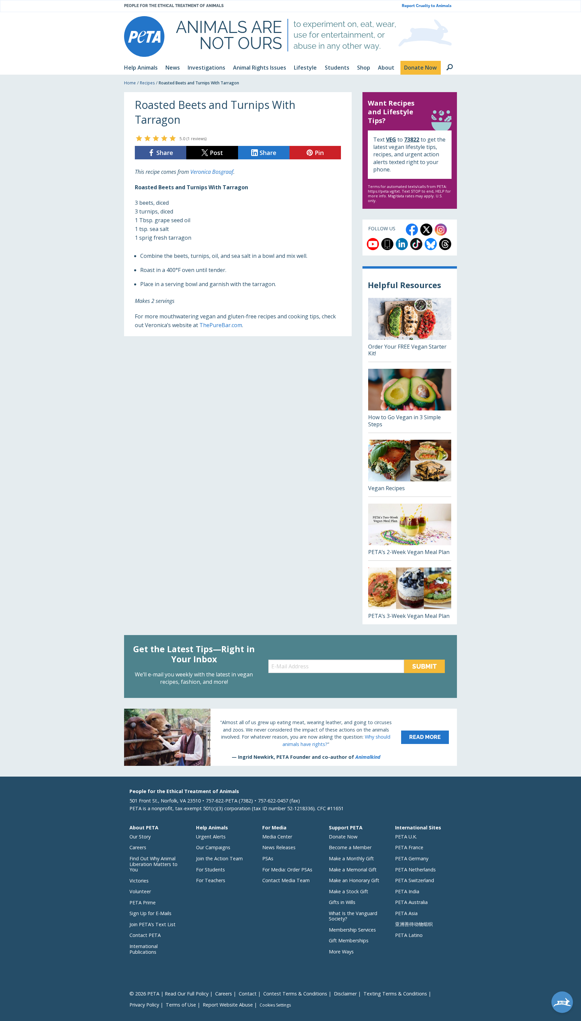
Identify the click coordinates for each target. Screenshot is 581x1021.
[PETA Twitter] (426, 230)
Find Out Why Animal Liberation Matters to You (153, 864)
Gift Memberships (349, 940)
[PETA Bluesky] (431, 244)
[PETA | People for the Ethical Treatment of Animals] (144, 36)
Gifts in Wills (342, 902)
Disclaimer (345, 993)
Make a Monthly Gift (351, 858)
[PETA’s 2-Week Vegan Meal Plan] (409, 532)
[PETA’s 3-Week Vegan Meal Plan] (409, 595)
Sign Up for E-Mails (150, 913)
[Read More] (290, 737)
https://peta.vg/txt (384, 191)
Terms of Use (181, 1005)
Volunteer (140, 891)
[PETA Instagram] (441, 230)
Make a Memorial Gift (353, 869)
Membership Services (352, 930)
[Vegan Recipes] (409, 468)
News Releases (279, 847)
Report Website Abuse (228, 1005)
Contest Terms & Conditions (295, 993)
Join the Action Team (219, 858)
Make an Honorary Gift (354, 880)
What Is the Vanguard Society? (353, 916)
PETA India (407, 891)
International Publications (143, 949)
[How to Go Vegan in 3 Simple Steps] (409, 401)
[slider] (156, 138)
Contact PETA (145, 935)
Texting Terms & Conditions (395, 993)
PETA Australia (411, 902)
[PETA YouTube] (373, 244)
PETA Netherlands (415, 869)
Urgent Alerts (211, 836)
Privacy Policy (144, 1005)
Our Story (140, 836)
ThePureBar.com (220, 325)
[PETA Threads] (445, 244)
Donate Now (343, 836)
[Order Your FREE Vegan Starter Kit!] (409, 330)
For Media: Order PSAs (287, 869)
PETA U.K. (406, 836)
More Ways (341, 951)
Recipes (147, 83)
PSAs (267, 858)
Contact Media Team (286, 880)
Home (130, 83)
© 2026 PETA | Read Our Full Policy (168, 993)
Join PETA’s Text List (152, 924)
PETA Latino (409, 935)
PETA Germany (411, 858)
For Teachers (210, 880)
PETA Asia (406, 913)
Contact (248, 993)
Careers (137, 847)
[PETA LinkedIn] (402, 244)
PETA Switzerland (414, 880)
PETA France (409, 847)
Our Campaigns (213, 847)
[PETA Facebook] (412, 230)
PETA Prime (142, 902)
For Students (210, 869)
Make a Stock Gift (348, 891)
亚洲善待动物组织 (414, 924)
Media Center (277, 836)
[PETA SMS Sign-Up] (387, 244)
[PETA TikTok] (416, 244)
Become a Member (350, 847)
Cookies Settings (275, 1005)
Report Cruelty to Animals (427, 6)
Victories (139, 880)
